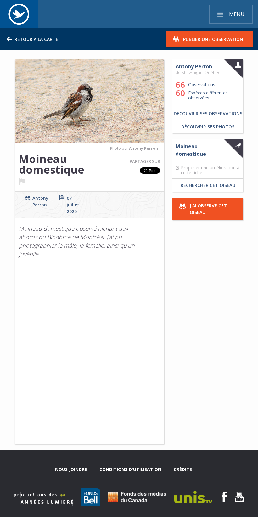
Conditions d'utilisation (130, 469)
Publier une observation (213, 39)
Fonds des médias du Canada (137, 497)
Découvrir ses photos (207, 127)
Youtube (239, 497)
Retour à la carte (36, 39)
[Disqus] (72, 356)
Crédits (183, 469)
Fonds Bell (90, 497)
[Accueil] (19, 14)
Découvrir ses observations (208, 113)
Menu (236, 14)
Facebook (224, 497)
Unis (193, 497)
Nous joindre (71, 469)
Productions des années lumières (43, 499)
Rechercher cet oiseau (208, 185)
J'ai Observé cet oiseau (208, 209)
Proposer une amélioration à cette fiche (210, 170)
